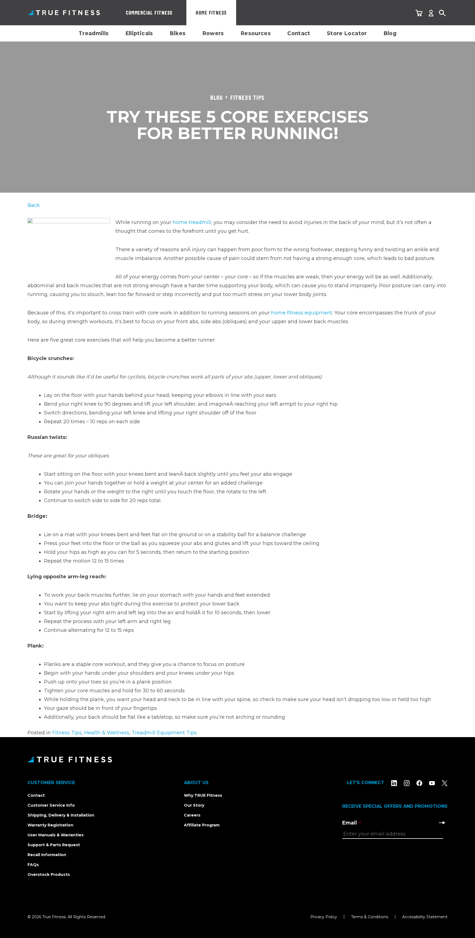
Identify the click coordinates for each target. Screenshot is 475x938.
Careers (192, 815)
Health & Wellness (106, 733)
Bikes (178, 33)
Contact (298, 33)
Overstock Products (48, 874)
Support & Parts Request (53, 844)
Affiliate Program (202, 825)
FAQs (33, 864)
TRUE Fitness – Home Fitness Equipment (63, 12)
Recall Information (46, 854)
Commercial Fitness (149, 12)
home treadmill (192, 222)
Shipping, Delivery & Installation (60, 815)
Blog (390, 33)
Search (443, 13)
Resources (256, 33)
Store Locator (347, 33)
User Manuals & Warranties (55, 834)
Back (33, 205)
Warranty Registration (50, 825)
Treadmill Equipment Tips (164, 733)
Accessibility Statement (425, 917)
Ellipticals (139, 33)
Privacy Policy (323, 917)
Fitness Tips (67, 733)
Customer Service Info (51, 805)
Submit (442, 822)
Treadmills (94, 33)
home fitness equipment (301, 313)
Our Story (194, 805)
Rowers (213, 33)
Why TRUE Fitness (203, 795)
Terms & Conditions (369, 917)
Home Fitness (211, 12)
